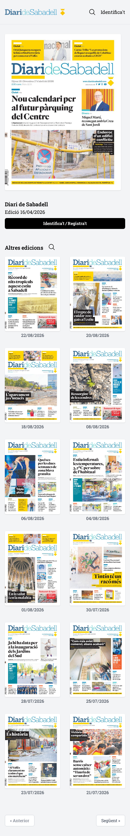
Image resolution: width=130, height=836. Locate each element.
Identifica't (113, 12)
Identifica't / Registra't (65, 223)
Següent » (110, 820)
